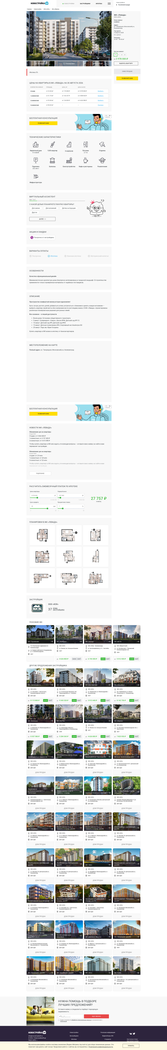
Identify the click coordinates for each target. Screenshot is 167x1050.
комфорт (117, 22)
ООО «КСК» (117, 17)
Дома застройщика (58, 609)
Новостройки (69, 3)
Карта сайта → (33, 1040)
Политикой (63, 1021)
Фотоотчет (98, 64)
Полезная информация (108, 1032)
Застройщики (85, 3)
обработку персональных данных (81, 1020)
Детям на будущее (69, 208)
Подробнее (40, 473)
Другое (34, 212)
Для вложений (51, 208)
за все (74, 659)
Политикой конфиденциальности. (101, 1047)
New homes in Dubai (132, 1039)
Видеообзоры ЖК (107, 1036)
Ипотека (99, 3)
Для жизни (36, 208)
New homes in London (133, 1041)
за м (79, 659)
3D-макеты (42, 64)
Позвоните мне (43, 123)
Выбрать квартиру (126, 63)
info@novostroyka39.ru (35, 1036)
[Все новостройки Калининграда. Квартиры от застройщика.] (43, 1033)
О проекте (108, 1039)
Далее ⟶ (42, 219)
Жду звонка (96, 1016)
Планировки (70, 64)
